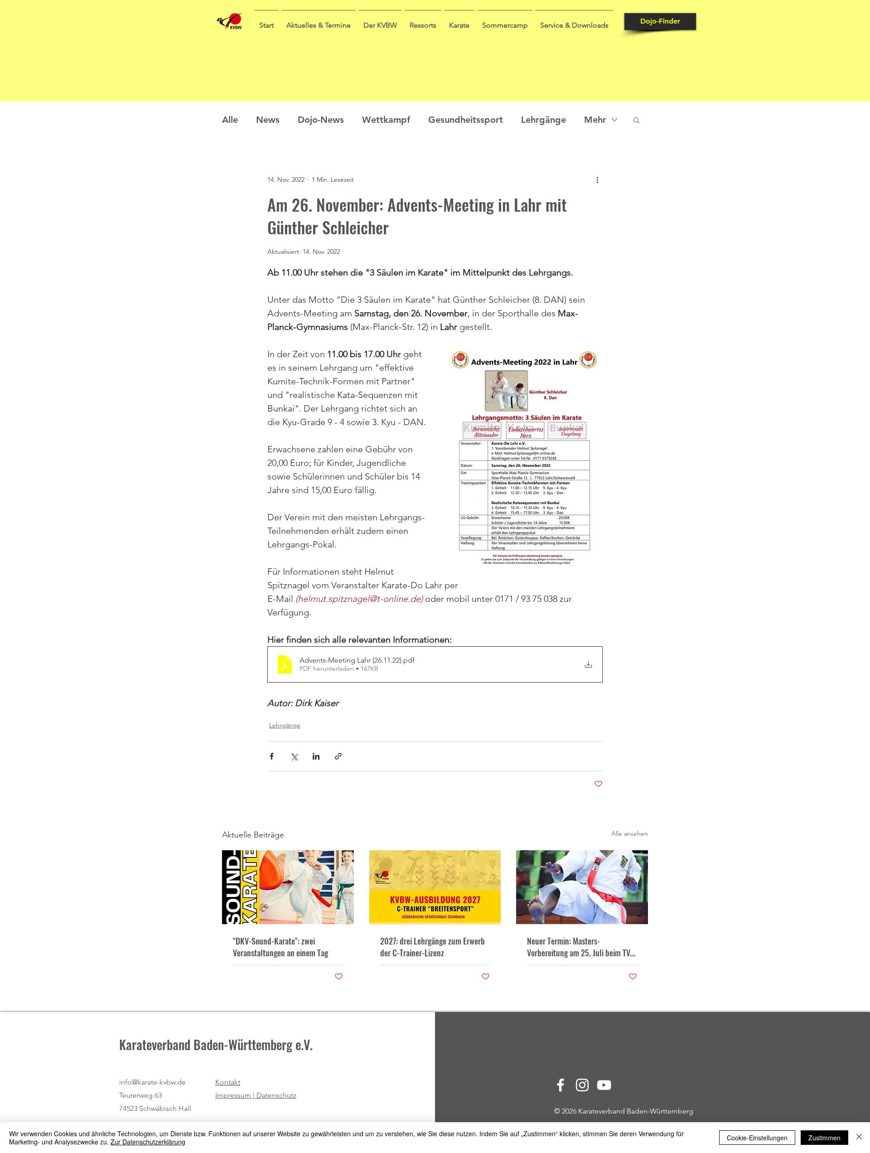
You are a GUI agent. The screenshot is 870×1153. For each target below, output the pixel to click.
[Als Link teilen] (338, 756)
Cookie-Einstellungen (757, 1137)
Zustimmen (824, 1137)
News (268, 119)
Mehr (595, 119)
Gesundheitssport (465, 119)
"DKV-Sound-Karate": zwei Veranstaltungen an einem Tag (280, 947)
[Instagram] (582, 1085)
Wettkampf (386, 119)
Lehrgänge (543, 119)
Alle (230, 119)
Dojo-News (321, 119)
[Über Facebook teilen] (271, 756)
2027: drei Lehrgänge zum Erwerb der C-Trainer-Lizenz (432, 947)
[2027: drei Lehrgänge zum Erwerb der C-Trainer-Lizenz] (435, 887)
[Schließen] (859, 1137)
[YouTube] (604, 1085)
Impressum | (235, 1095)
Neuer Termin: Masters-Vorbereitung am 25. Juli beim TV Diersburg (578, 947)
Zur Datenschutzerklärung (148, 1141)
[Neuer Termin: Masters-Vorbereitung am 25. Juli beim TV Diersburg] (582, 887)
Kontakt (227, 1082)
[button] (318, 21)
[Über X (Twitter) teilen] (294, 756)
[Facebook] (560, 1085)
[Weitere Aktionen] (597, 179)
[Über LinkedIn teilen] (316, 756)
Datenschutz (276, 1095)
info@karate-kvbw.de (152, 1082)
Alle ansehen (629, 833)
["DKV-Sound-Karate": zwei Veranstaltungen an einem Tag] (288, 887)
